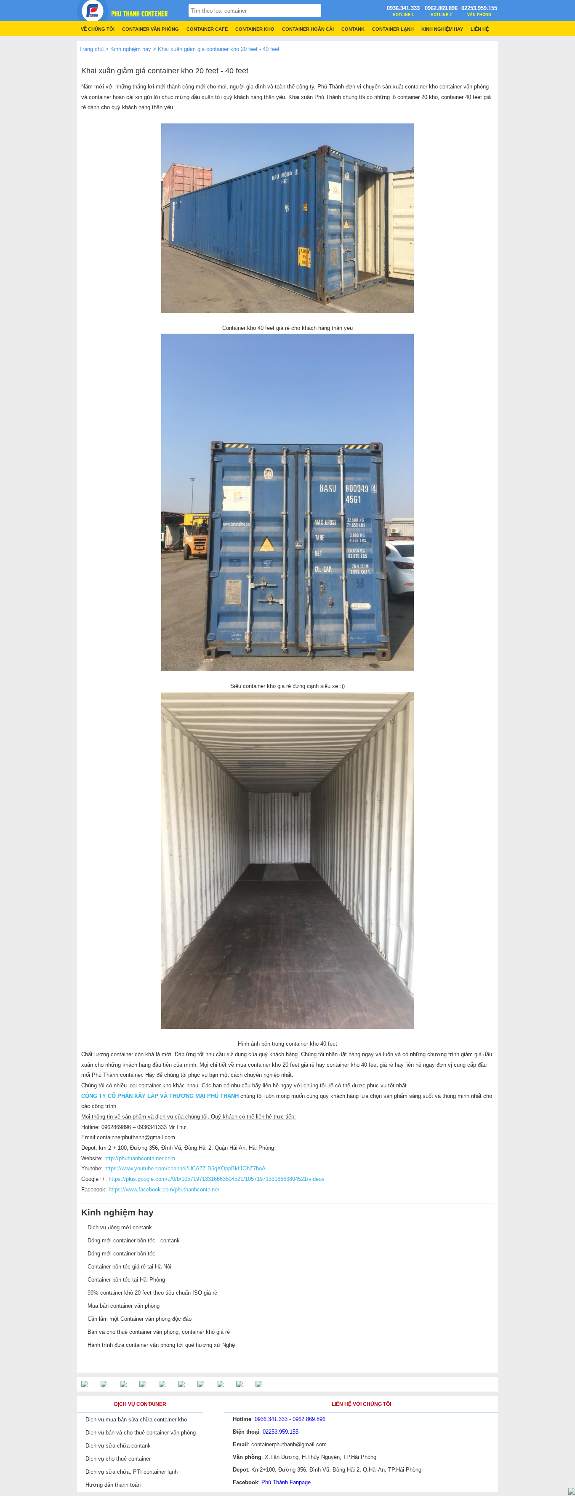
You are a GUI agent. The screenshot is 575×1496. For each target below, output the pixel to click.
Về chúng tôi (97, 29)
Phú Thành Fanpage (286, 1482)
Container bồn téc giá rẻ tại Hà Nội (129, 1266)
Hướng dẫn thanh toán (113, 1485)
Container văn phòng (150, 29)
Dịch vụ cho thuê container (118, 1459)
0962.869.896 (441, 8)
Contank (353, 29)
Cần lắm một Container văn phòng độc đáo (140, 1319)
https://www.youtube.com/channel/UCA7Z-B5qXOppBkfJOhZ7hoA (185, 1168)
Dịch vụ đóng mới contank (120, 1227)
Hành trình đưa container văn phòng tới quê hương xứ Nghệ (161, 1345)
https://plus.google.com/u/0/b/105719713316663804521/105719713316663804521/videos (217, 1179)
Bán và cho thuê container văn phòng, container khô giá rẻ (159, 1332)
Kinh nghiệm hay (442, 29)
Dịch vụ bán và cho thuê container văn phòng (140, 1432)
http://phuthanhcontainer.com (139, 1158)
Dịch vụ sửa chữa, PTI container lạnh (131, 1472)
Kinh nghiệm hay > (133, 49)
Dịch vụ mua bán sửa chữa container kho (136, 1419)
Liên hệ (480, 29)
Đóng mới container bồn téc (121, 1253)
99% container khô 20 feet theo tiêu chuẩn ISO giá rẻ (152, 1293)
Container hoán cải (308, 29)
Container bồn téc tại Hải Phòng (126, 1280)
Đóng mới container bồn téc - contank (134, 1240)
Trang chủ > (94, 49)
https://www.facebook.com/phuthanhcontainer (164, 1189)
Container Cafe (207, 29)
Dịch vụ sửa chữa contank (118, 1445)
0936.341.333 (403, 8)
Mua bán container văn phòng (124, 1306)
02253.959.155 (479, 8)
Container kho (254, 29)
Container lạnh (393, 29)
